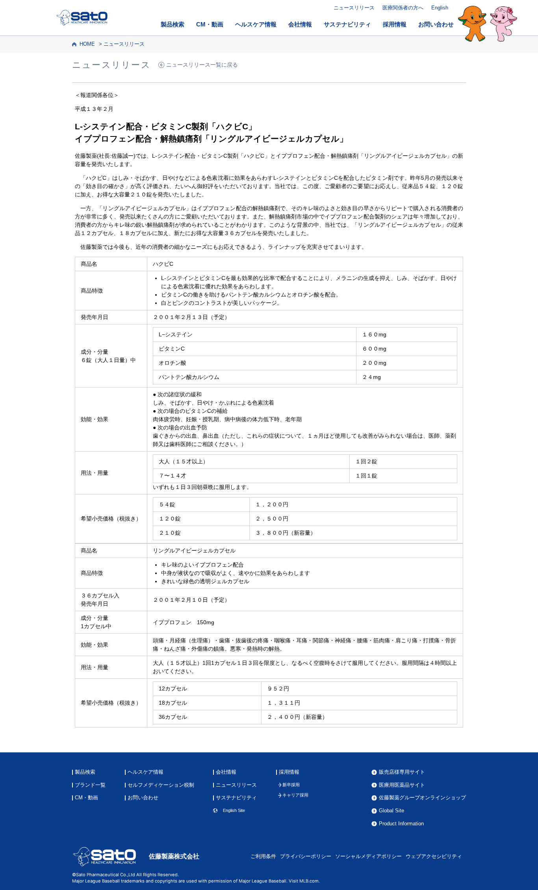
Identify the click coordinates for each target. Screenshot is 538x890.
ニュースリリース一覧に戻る (202, 65)
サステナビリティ (347, 24)
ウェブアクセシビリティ (434, 856)
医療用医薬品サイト (402, 785)
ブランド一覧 (90, 785)
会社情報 (300, 24)
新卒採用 (291, 785)
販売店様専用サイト (402, 772)
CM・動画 (209, 24)
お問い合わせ (436, 24)
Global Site (391, 811)
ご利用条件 (263, 856)
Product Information (401, 824)
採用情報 (394, 24)
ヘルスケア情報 (255, 24)
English (439, 8)
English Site (234, 810)
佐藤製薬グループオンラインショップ (422, 797)
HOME (87, 44)
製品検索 (172, 24)
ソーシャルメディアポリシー (368, 856)
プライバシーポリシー (305, 856)
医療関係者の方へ (402, 8)
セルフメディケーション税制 (161, 785)
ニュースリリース (354, 8)
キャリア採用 (295, 795)
